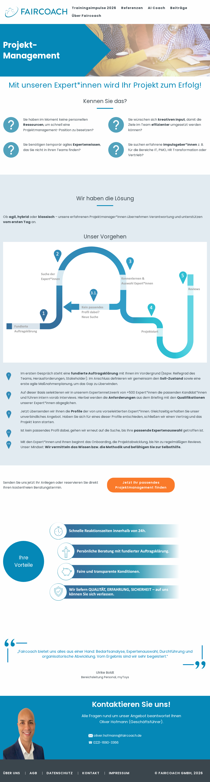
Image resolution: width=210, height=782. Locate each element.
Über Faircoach (86, 15)
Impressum (119, 773)
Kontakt (90, 773)
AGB (33, 773)
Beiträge (178, 8)
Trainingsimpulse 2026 (94, 8)
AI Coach (156, 8)
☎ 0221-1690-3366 (103, 742)
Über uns (11, 773)
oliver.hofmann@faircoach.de (117, 735)
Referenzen (132, 8)
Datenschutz (60, 773)
